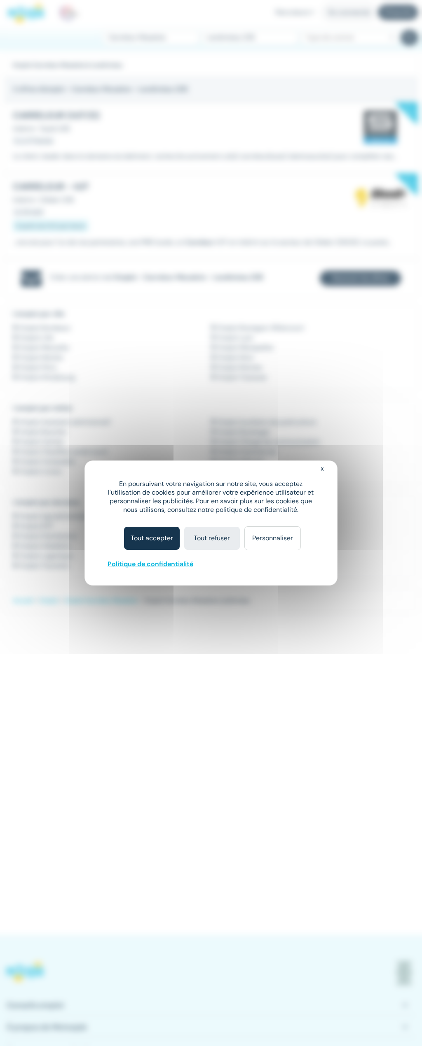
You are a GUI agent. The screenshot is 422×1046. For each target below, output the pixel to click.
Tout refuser (212, 538)
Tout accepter (152, 538)
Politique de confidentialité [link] (150, 564)
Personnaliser (272, 538)
